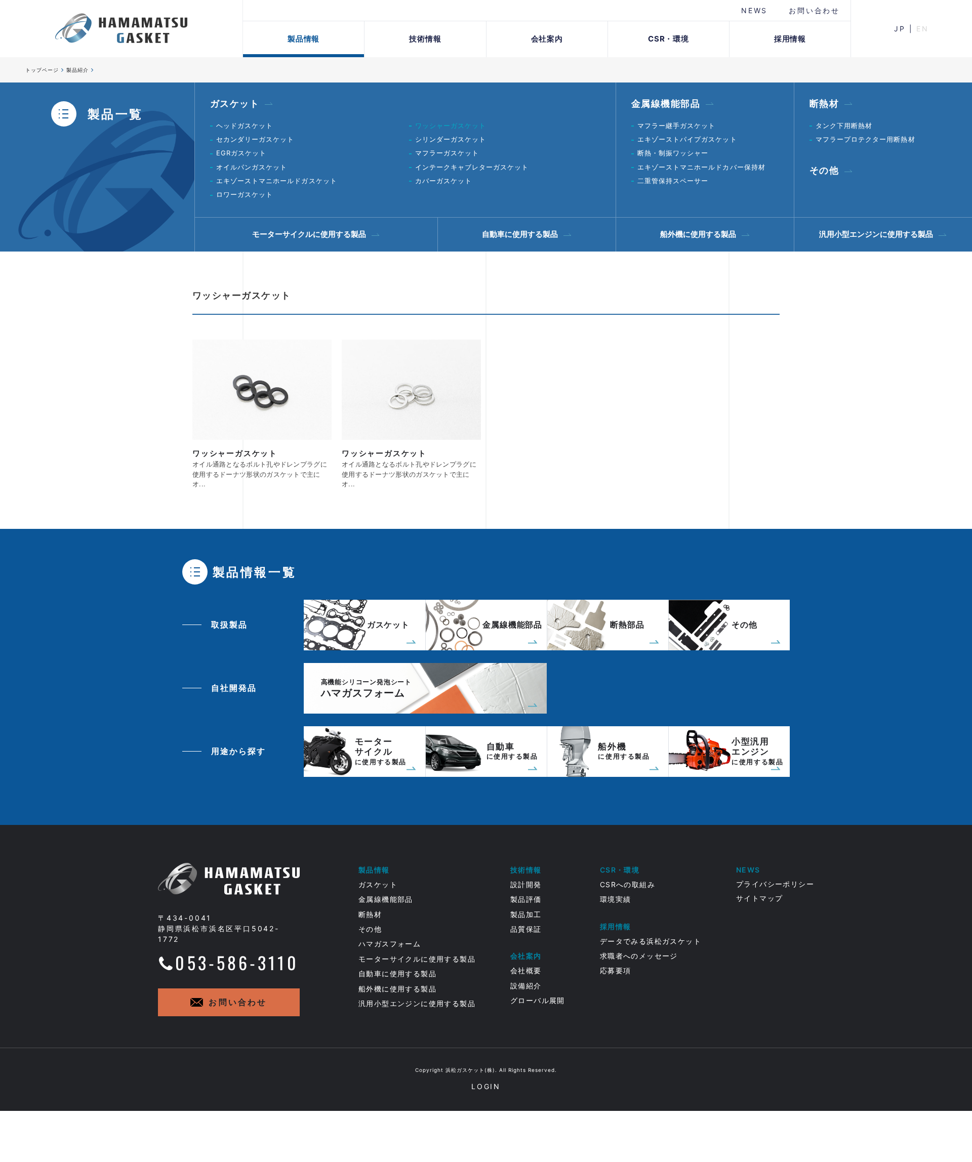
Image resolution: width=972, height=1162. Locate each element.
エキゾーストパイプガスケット (687, 139)
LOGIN (486, 1086)
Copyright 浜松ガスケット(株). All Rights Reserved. (486, 1070)
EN (922, 28)
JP (900, 28)
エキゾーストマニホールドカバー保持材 (701, 167)
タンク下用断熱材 (844, 125)
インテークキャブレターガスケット (472, 167)
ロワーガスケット (244, 194)
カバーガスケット (443, 181)
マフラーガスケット (447, 153)
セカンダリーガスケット (255, 139)
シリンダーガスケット (450, 139)
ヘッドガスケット (244, 125)
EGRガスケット (241, 153)
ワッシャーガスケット (450, 125)
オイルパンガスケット (251, 167)
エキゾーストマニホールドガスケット (276, 181)
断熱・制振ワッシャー (672, 153)
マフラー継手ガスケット (676, 125)
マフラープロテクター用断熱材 (865, 139)
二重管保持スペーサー (672, 181)
